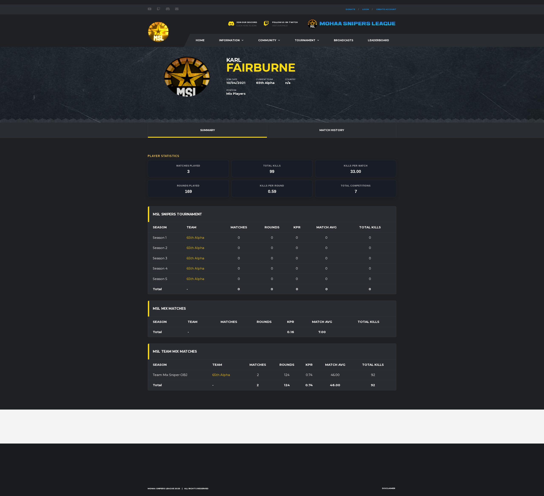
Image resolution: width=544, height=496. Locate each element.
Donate (350, 9)
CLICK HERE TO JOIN (246, 26)
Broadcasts (343, 40)
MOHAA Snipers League (161, 488)
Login (365, 9)
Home (200, 40)
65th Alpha (265, 83)
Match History (331, 130)
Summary (207, 130)
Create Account (386, 9)
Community (267, 40)
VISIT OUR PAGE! (280, 26)
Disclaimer (388, 488)
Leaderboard (378, 40)
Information (229, 40)
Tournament (305, 40)
